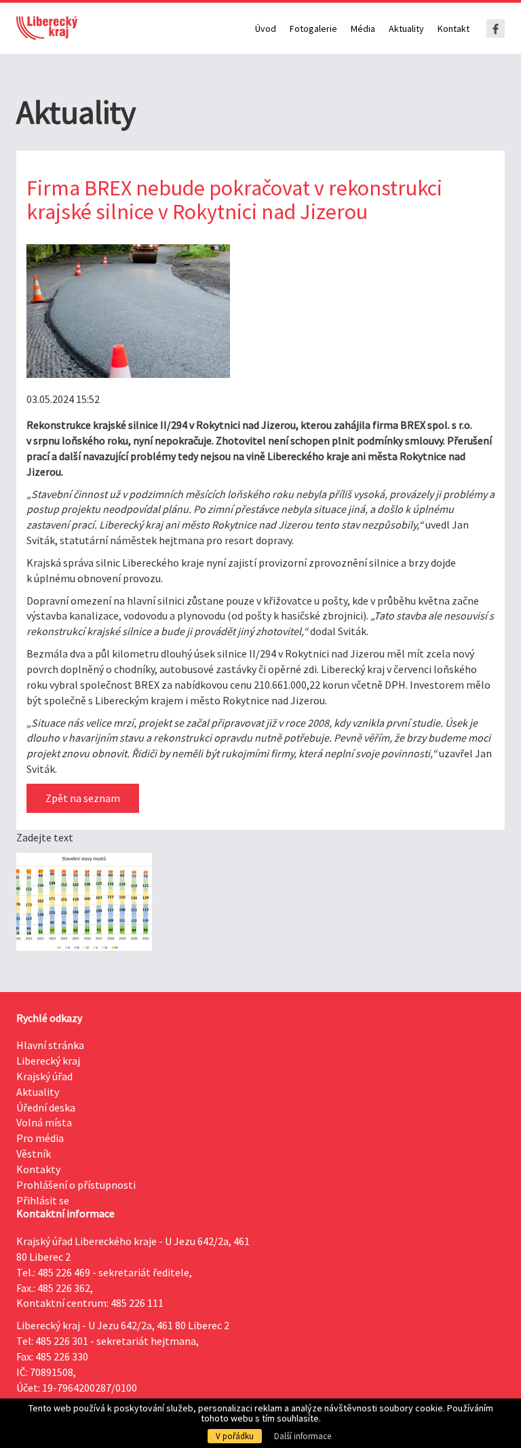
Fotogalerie (313, 28)
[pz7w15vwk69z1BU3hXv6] (128, 311)
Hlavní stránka (50, 1045)
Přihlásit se (42, 1200)
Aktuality (406, 28)
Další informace (302, 1436)
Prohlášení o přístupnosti (76, 1185)
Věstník (33, 1153)
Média (363, 28)
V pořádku (235, 1436)
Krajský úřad (44, 1076)
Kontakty (38, 1169)
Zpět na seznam (82, 798)
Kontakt (453, 28)
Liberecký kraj (48, 1060)
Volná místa (44, 1122)
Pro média (40, 1138)
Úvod (265, 28)
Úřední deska (45, 1107)
